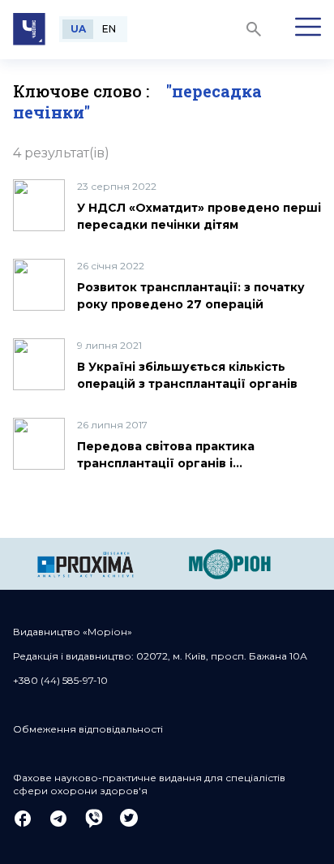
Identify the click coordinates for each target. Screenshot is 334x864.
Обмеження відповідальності (88, 729)
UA (78, 29)
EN (109, 29)
